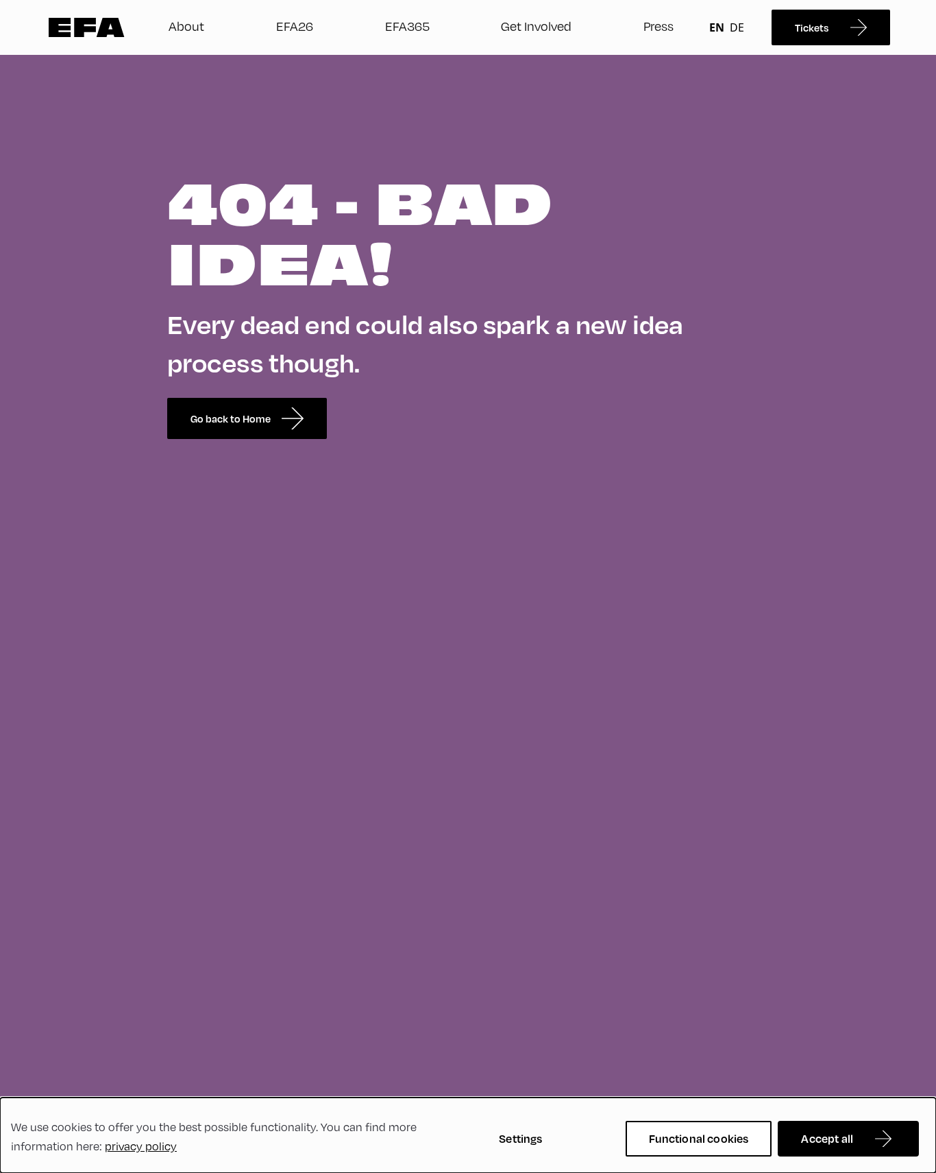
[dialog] (468, 1135)
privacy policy (141, 1146)
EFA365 (407, 25)
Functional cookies (699, 1138)
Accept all (827, 1138)
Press (658, 25)
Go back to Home (230, 418)
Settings (520, 1138)
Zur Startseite (87, 27)
